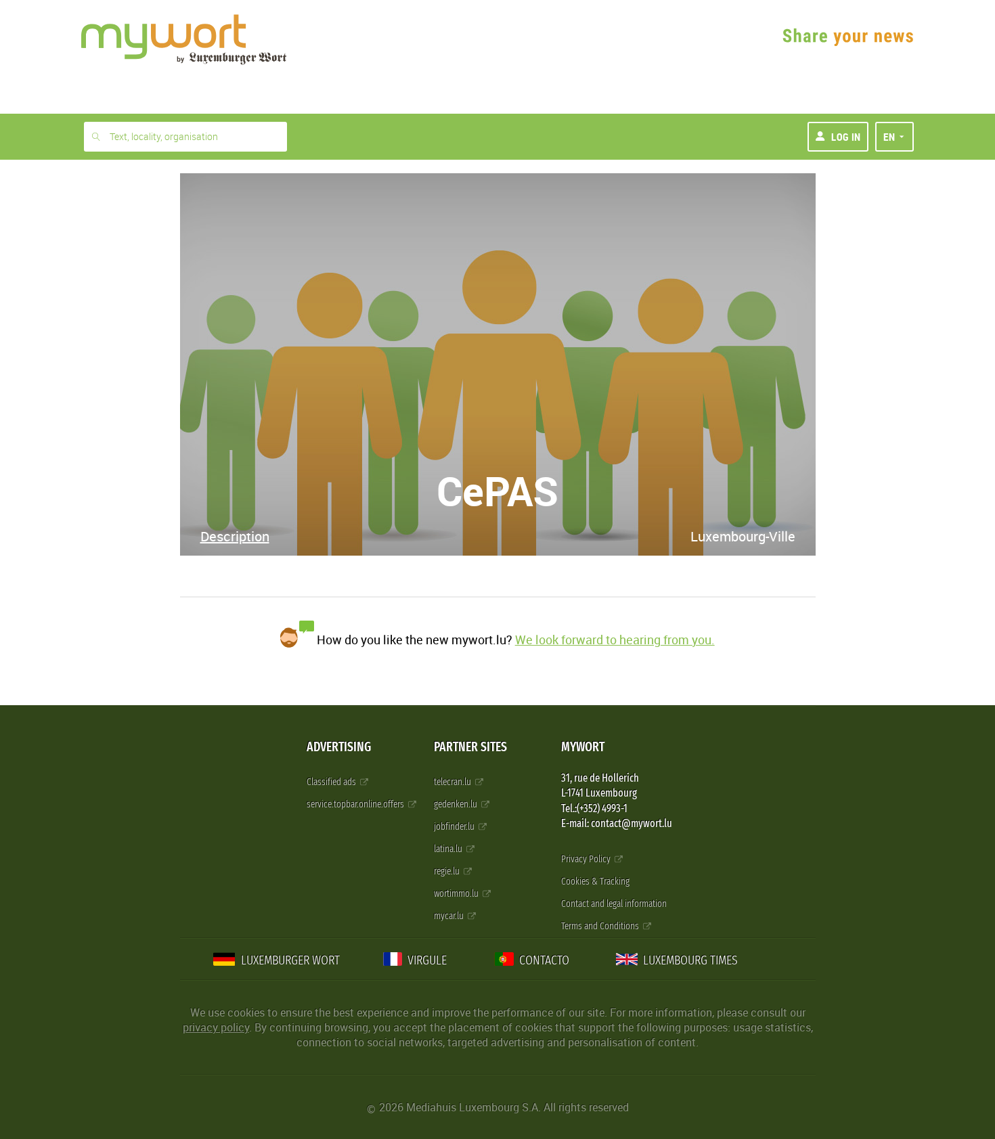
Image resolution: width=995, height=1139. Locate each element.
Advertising (339, 747)
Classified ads (332, 782)
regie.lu (448, 871)
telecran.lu (453, 782)
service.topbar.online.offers (356, 804)
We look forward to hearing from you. (615, 639)
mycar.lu (450, 916)
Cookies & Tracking (595, 881)
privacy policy (216, 1027)
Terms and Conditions (601, 926)
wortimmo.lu (457, 893)
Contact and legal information (614, 904)
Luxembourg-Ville (742, 536)
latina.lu (449, 849)
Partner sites (470, 747)
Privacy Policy (587, 859)
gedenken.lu (456, 804)
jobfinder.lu (455, 826)
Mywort (582, 747)
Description (234, 536)
